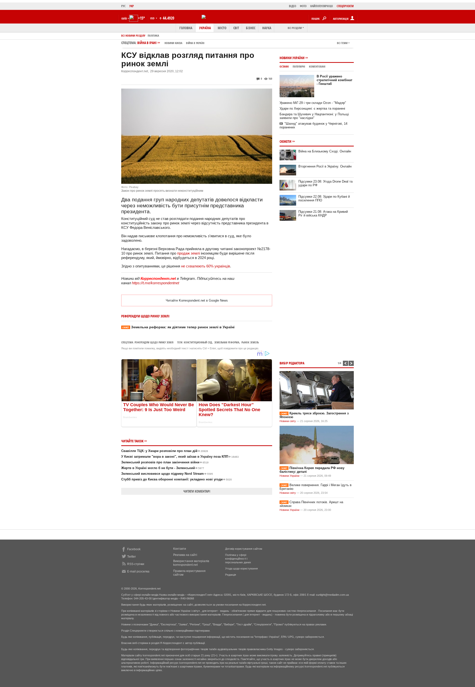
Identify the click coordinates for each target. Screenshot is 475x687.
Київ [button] (124, 18)
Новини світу (288, 421)
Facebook (134, 549)
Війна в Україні (195, 43)
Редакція (230, 574)
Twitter (131, 556)
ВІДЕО (292, 6)
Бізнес (250, 27)
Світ (236, 27)
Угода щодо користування (241, 568)
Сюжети (285, 141)
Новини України (292, 57)
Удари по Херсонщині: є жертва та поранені (312, 108)
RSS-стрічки (135, 564)
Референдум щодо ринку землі (154, 342)
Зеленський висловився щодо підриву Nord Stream (167, 473)
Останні (284, 66)
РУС (123, 6)
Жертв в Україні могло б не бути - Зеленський (162, 468)
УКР (131, 6)
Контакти (179, 548)
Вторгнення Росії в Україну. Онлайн (325, 166)
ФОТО (303, 6)
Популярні (299, 66)
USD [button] (152, 18)
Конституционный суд (198, 342)
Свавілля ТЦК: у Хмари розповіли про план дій (164, 451)
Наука (266, 27)
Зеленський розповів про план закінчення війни (165, 462)
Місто (222, 27)
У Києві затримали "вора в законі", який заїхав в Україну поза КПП (180, 456)
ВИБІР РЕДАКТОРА (292, 363)
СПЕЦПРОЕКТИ (345, 6)
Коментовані (317, 66)
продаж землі (188, 253)
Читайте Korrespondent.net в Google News (197, 300)
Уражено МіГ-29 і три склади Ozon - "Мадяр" (313, 103)
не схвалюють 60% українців (205, 266)
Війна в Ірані (170, 42)
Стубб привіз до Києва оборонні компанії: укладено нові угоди (176, 479)
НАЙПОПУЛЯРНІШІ (321, 6)
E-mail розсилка (138, 571)
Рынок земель (250, 342)
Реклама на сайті (185, 555)
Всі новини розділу (133, 35)
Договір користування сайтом (243, 548)
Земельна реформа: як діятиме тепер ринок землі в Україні (178, 327)
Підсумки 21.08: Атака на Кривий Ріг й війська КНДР (323, 213)
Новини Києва (173, 43)
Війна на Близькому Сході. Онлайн (324, 151)
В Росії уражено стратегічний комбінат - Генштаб (334, 80)
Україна (205, 27)
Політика (153, 35)
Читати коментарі (196, 491)
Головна (185, 27)
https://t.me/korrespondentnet (155, 283)
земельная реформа (226, 342)
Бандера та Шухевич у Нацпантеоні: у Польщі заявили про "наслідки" (314, 116)
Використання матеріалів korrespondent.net (191, 563)
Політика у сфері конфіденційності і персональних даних (238, 558)
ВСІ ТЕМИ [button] (342, 43)
